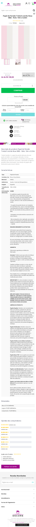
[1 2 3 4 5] (17, 454)
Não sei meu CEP (19, 103)
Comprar (18, 90)
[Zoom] (7, 62)
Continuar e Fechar (22, 524)
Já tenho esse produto (8, 460)
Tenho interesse (7, 456)
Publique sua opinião (10, 466)
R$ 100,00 (10, 77)
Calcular (18, 114)
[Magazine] (18, 514)
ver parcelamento (18, 80)
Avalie (21, 21)
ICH (24, 23)
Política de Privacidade (18, 522)
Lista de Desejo (34, 13)
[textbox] (18, 10)
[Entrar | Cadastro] (26, 3)
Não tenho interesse (8, 458)
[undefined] (18, 42)
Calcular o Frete (15, 97)
